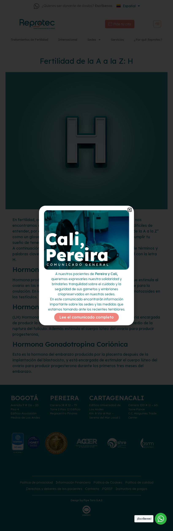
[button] (129, 209)
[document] (86, 265)
